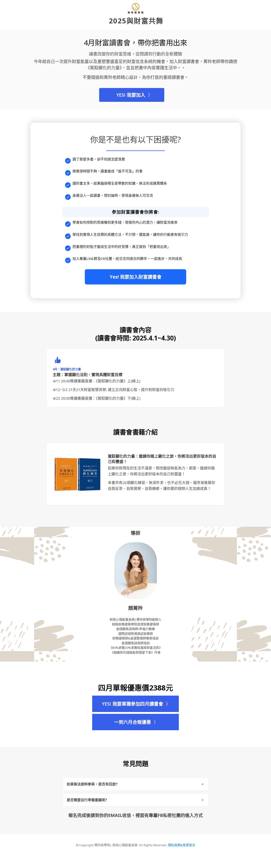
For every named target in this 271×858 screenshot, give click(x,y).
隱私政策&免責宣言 (181, 845)
